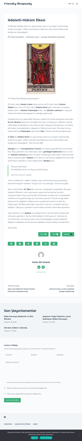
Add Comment (12, 362)
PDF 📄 (55, 234)
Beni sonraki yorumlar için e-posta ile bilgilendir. (27, 388)
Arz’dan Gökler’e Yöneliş (15, 328)
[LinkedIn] (36, 244)
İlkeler (44, 37)
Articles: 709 (41, 272)
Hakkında (8, 424)
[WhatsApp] (54, 244)
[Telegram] (45, 244)
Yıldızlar (60, 37)
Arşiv (35, 424)
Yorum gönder (12, 400)
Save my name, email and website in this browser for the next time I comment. (34, 382)
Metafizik (52, 37)
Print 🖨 (43, 234)
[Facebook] (11, 244)
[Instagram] (5, 417)
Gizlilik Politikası (22, 424)
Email (34, 355)
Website (59, 355)
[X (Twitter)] (19, 244)
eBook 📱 (68, 234)
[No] (79, 435)
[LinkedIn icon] (38, 267)
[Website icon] (43, 267)
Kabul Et (34, 438)
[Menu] (77, 4)
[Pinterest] (28, 244)
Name (9, 355)
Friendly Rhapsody (18, 3)
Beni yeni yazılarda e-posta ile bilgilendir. (24, 394)
